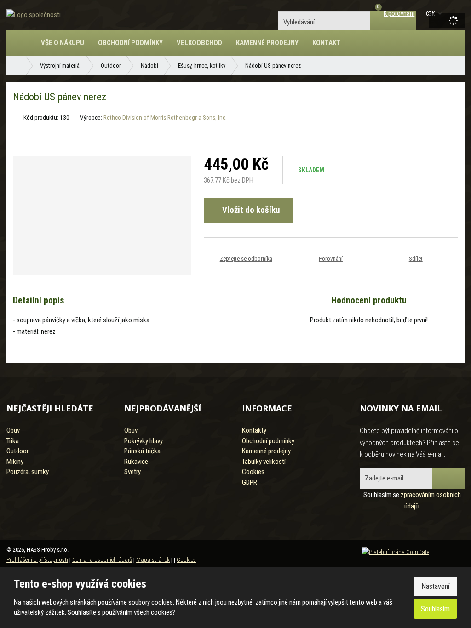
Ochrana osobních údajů (102, 559)
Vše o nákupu (62, 43)
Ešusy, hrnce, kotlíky (201, 65)
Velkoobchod (199, 43)
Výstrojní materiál (60, 65)
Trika (12, 441)
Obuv (13, 430)
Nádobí (149, 65)
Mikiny (14, 461)
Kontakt (326, 43)
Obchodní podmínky (130, 43)
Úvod (25, 47)
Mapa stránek (153, 559)
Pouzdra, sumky (27, 472)
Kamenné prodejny (267, 43)
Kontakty (254, 430)
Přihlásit (448, 478)
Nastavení (435, 586)
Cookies (253, 472)
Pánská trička (142, 451)
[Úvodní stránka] (33, 15)
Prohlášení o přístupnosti (37, 559)
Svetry (132, 472)
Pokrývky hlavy (143, 441)
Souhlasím (435, 609)
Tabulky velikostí (264, 461)
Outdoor (111, 65)
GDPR (249, 482)
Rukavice (136, 461)
